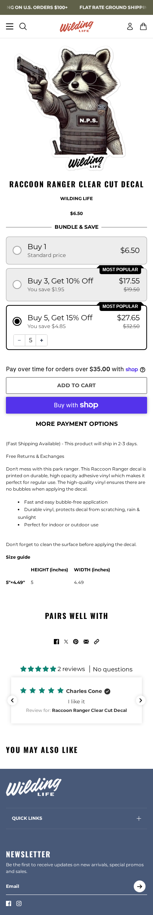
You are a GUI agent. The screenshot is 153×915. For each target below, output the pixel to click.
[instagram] (19, 903)
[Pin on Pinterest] (76, 642)
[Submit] (140, 886)
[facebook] (8, 903)
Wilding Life (76, 198)
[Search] (23, 26)
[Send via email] (86, 642)
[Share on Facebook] (56, 642)
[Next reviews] (141, 700)
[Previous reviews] (12, 700)
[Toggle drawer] (9, 26)
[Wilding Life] (77, 26)
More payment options (77, 423)
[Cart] (143, 26)
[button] (76, 250)
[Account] (130, 26)
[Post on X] (66, 641)
